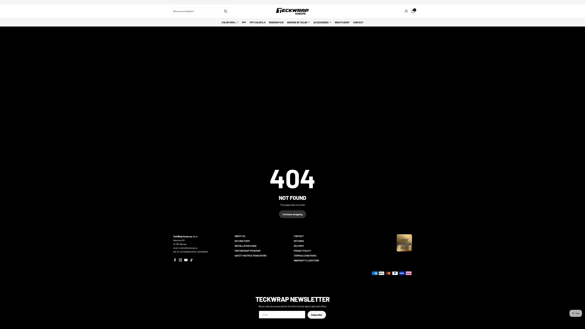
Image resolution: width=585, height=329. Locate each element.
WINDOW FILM (276, 22)
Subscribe (316, 314)
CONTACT (358, 22)
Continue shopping (292, 214)
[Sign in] (406, 11)
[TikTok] (191, 260)
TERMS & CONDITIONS (305, 255)
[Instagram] (180, 260)
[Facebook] (175, 260)
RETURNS (299, 240)
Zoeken (225, 11)
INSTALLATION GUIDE (245, 245)
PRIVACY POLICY (302, 250)
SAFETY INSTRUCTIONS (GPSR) (250, 255)
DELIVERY (299, 245)
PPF (244, 22)
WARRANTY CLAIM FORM (306, 260)
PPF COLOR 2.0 (257, 22)
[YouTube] (186, 260)
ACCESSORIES (320, 22)
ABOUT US (240, 236)
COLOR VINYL (229, 22)
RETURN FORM (242, 240)
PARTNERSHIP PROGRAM (247, 250)
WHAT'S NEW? (342, 22)
